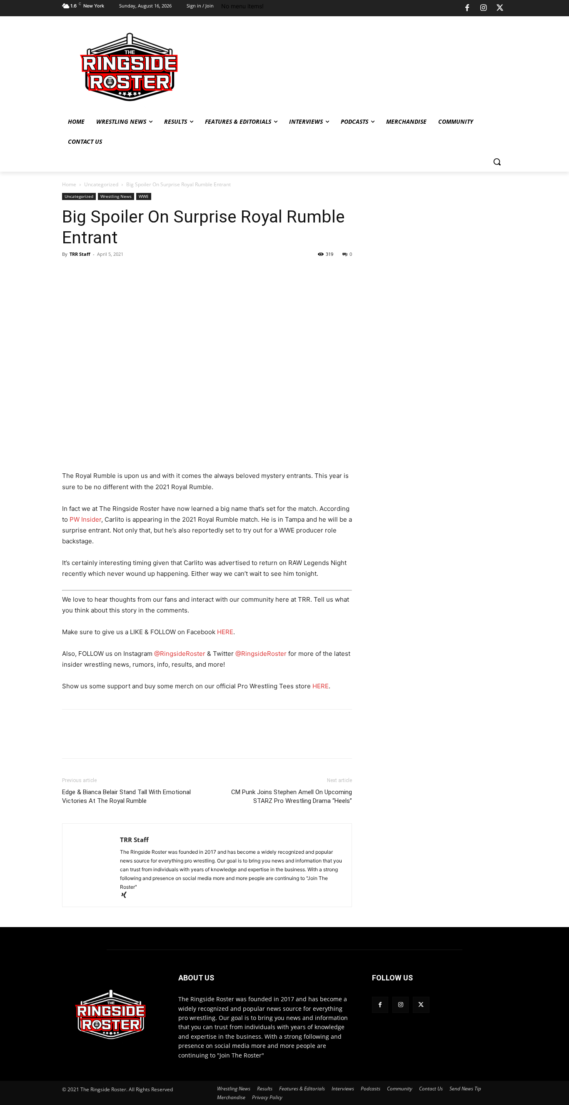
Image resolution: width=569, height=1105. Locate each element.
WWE (144, 196)
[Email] (166, 273)
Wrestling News (116, 196)
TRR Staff (80, 254)
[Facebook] (467, 8)
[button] (497, 162)
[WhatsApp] (128, 273)
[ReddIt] (147, 273)
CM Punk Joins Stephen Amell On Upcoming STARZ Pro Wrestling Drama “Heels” (291, 796)
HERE (225, 632)
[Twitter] (500, 8)
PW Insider (85, 519)
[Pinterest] (108, 273)
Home (69, 184)
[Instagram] (484, 8)
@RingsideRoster (179, 654)
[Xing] (127, 895)
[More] (186, 273)
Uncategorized (101, 184)
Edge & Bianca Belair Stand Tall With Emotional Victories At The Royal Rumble (126, 796)
